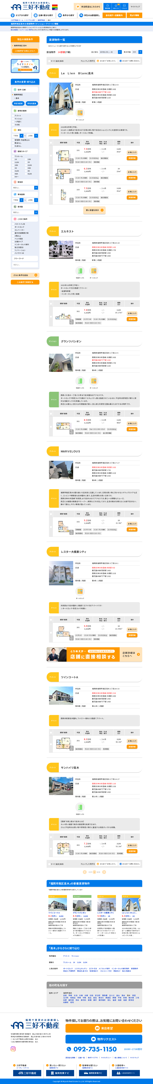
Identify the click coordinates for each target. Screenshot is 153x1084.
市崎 (70, 995)
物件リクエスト (107, 1039)
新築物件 (134, 968)
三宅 (137, 997)
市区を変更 (18, 103)
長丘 (89, 997)
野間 (114, 997)
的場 (125, 997)
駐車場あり (94, 971)
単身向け (116, 971)
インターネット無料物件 (120, 968)
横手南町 (102, 1000)
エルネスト (67, 231)
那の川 (101, 997)
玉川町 (65, 997)
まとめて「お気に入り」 (108, 61)
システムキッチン (81, 968)
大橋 (86, 995)
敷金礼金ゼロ (82, 971)
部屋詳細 (132, 158)
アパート (66, 956)
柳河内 (83, 1000)
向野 (65, 1000)
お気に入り (132, 152)
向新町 (65, 1002)
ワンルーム (67, 962)
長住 (95, 997)
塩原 (114, 1000)
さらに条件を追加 (21, 275)
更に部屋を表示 (92, 210)
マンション (75, 956)
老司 (72, 1002)
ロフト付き (93, 968)
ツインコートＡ (69, 677)
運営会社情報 (70, 1057)
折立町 (97, 995)
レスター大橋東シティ (73, 551)
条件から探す (68, 15)
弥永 (77, 1000)
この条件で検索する (25, 282)
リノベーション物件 (26, 30)
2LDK (85, 962)
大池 (75, 995)
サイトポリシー (106, 1057)
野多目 (131, 1000)
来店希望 (90, 6)
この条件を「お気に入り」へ (25, 51)
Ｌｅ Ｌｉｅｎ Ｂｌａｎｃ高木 (77, 73)
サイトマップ (135, 6)
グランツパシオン (71, 341)
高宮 (134, 995)
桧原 (119, 1000)
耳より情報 (134, 15)
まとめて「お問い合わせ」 (131, 61)
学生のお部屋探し (92, 15)
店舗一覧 (81, 1057)
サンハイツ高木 (70, 767)
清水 (123, 995)
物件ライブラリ (93, 1057)
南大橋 (131, 997)
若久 (109, 1000)
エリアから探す (22, 15)
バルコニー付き (106, 971)
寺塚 (79, 997)
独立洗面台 (14, 30)
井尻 (65, 995)
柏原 (125, 1000)
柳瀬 (89, 1000)
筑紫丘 (73, 997)
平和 (119, 997)
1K (74, 962)
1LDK (79, 962)
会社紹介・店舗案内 (114, 15)
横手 (95, 1000)
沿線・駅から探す (45, 15)
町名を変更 (31, 103)
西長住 (108, 997)
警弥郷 (104, 995)
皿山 (118, 995)
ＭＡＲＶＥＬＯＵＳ (70, 451)
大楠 (81, 995)
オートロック (68, 968)
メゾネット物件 (104, 968)
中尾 (84, 997)
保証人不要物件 (69, 971)
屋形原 (71, 1000)
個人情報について (121, 1057)
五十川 (112, 995)
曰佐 (91, 995)
